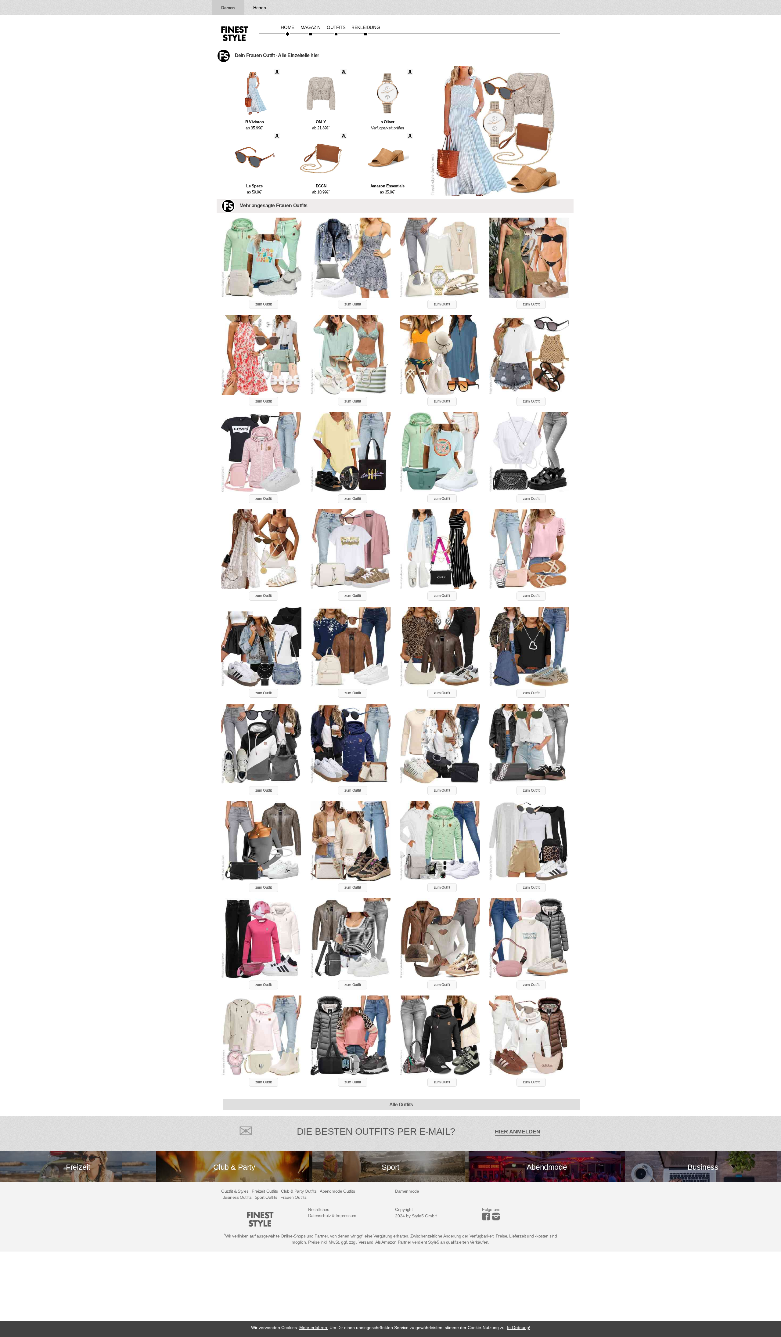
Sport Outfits (266, 1197)
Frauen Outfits (293, 1197)
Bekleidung (365, 27)
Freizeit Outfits (265, 1191)
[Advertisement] (183, 1294)
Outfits (336, 27)
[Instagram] (487, 1218)
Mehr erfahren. (313, 1327)
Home (287, 27)
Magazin (311, 27)
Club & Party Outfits (298, 1191)
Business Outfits (237, 1197)
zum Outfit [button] (263, 304)
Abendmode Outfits (337, 1191)
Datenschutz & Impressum (332, 1215)
